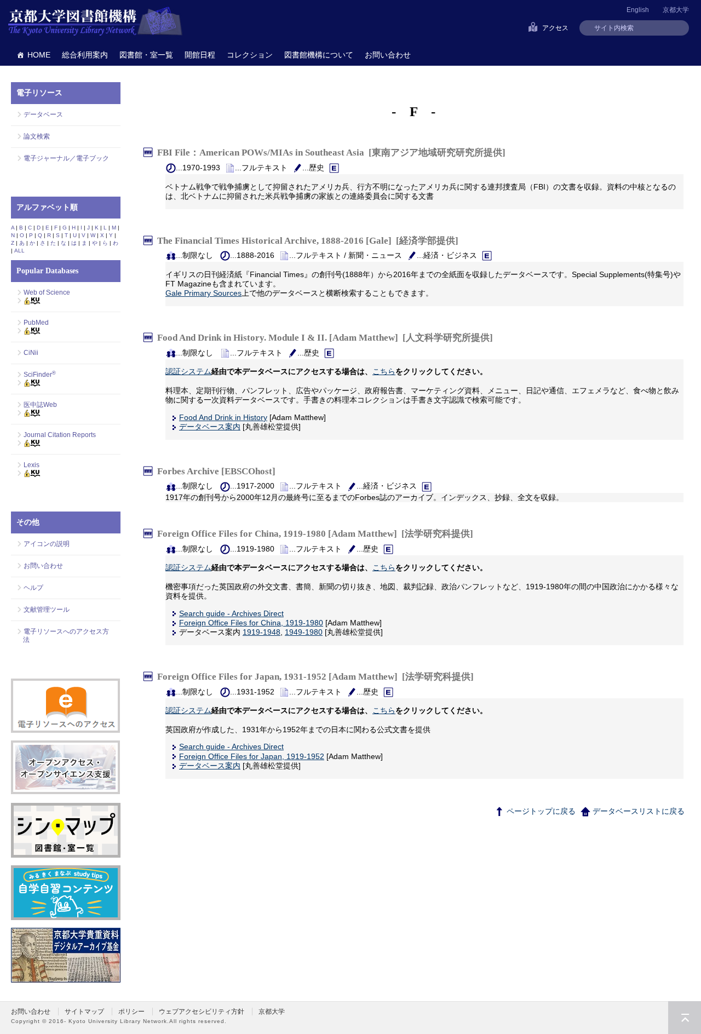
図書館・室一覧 (146, 54)
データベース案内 (209, 426)
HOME (38, 54)
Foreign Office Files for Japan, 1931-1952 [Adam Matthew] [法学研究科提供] (315, 676)
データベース (43, 114)
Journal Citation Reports (60, 435)
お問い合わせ (388, 54)
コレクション (250, 54)
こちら (383, 371)
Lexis (31, 465)
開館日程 (200, 54)
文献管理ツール (47, 609)
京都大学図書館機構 (95, 22)
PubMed (36, 322)
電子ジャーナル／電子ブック (66, 158)
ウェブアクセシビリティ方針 (201, 1011)
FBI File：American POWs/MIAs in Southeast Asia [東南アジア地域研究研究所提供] (331, 152)
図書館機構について (318, 54)
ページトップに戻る (540, 811)
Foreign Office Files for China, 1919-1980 (251, 622)
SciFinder (40, 374)
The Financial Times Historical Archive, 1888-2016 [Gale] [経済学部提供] (307, 240)
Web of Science (47, 292)
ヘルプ (33, 587)
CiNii (31, 353)
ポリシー (131, 1011)
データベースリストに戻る (637, 811)
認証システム (188, 371)
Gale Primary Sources (203, 293)
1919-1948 (261, 632)
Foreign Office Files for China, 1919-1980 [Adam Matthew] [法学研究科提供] (315, 534)
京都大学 (676, 10)
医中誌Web (40, 405)
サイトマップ (84, 1011)
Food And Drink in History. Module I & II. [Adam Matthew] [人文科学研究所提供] (325, 337)
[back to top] (684, 1017)
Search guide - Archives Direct (231, 613)
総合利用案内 (85, 54)
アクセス (555, 28)
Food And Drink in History (223, 417)
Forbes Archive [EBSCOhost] (218, 471)
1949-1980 (304, 632)
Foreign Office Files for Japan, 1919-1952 (251, 756)
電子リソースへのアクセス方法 (66, 636)
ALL (19, 251)
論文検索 (37, 136)
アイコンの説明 (47, 544)
